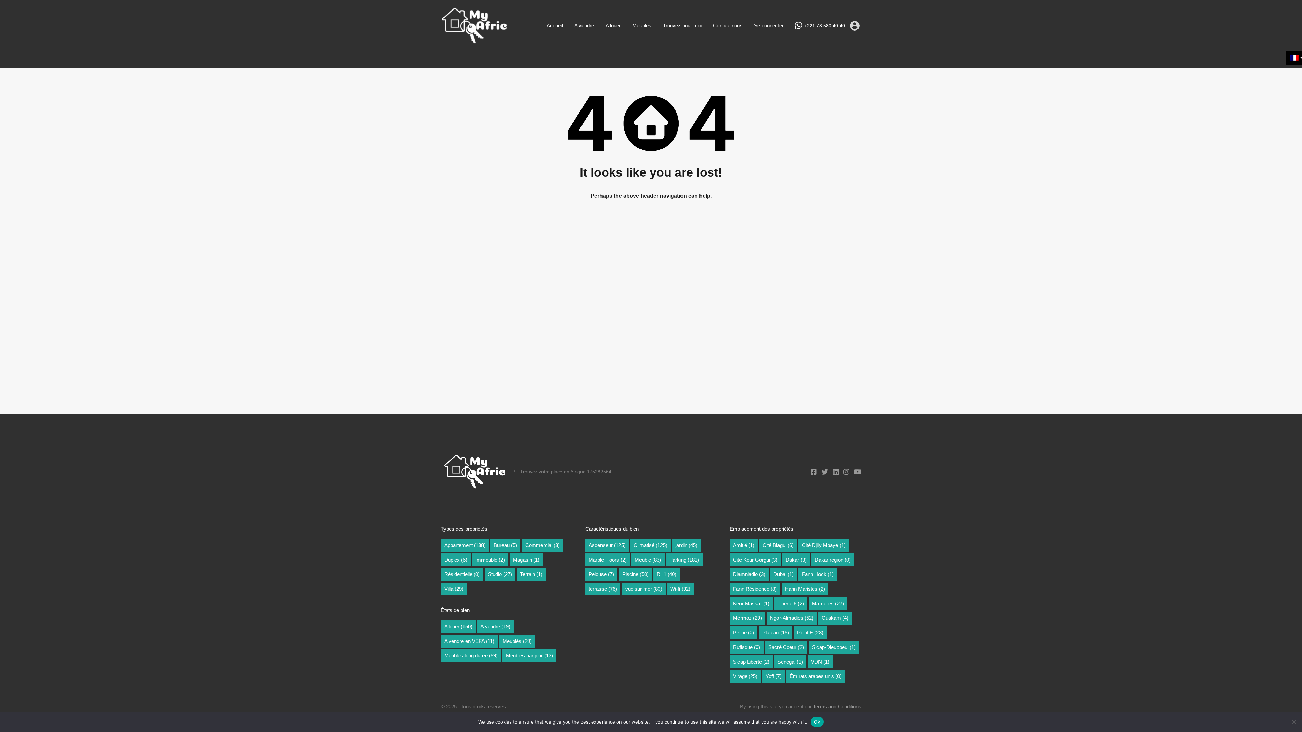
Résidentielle (462, 574)
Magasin (526, 560)
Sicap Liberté (751, 662)
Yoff (774, 676)
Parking (684, 560)
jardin (686, 545)
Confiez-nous (728, 25)
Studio (500, 574)
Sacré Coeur (786, 647)
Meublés (641, 25)
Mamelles (828, 603)
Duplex (455, 560)
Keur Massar (751, 603)
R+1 (666, 574)
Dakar (796, 560)
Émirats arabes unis (816, 676)
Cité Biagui (778, 545)
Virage (745, 676)
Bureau (505, 545)
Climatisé (650, 545)
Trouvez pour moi (682, 25)
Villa (453, 589)
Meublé (648, 560)
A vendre (584, 25)
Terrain (531, 574)
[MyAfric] (475, 41)
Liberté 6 (790, 603)
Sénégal (790, 662)
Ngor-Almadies (791, 618)
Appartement (465, 545)
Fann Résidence (755, 589)
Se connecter (769, 25)
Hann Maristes (805, 589)
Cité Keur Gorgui (755, 560)
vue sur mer (643, 589)
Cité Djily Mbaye (824, 545)
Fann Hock (818, 574)
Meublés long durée (471, 655)
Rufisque (746, 647)
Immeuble (490, 560)
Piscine (635, 574)
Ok (817, 722)
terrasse (603, 589)
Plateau (775, 632)
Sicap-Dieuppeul (834, 647)
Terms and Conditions (837, 706)
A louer (613, 25)
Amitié (743, 545)
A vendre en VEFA (469, 641)
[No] (1293, 722)
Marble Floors (608, 560)
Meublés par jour (529, 655)
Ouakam (835, 618)
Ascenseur (607, 545)
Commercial (542, 545)
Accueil (555, 25)
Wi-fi (680, 589)
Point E (810, 632)
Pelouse (601, 574)
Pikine (743, 632)
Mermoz (747, 618)
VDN (820, 662)
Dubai (783, 574)
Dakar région (833, 560)
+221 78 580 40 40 (824, 25)
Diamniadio (749, 574)
